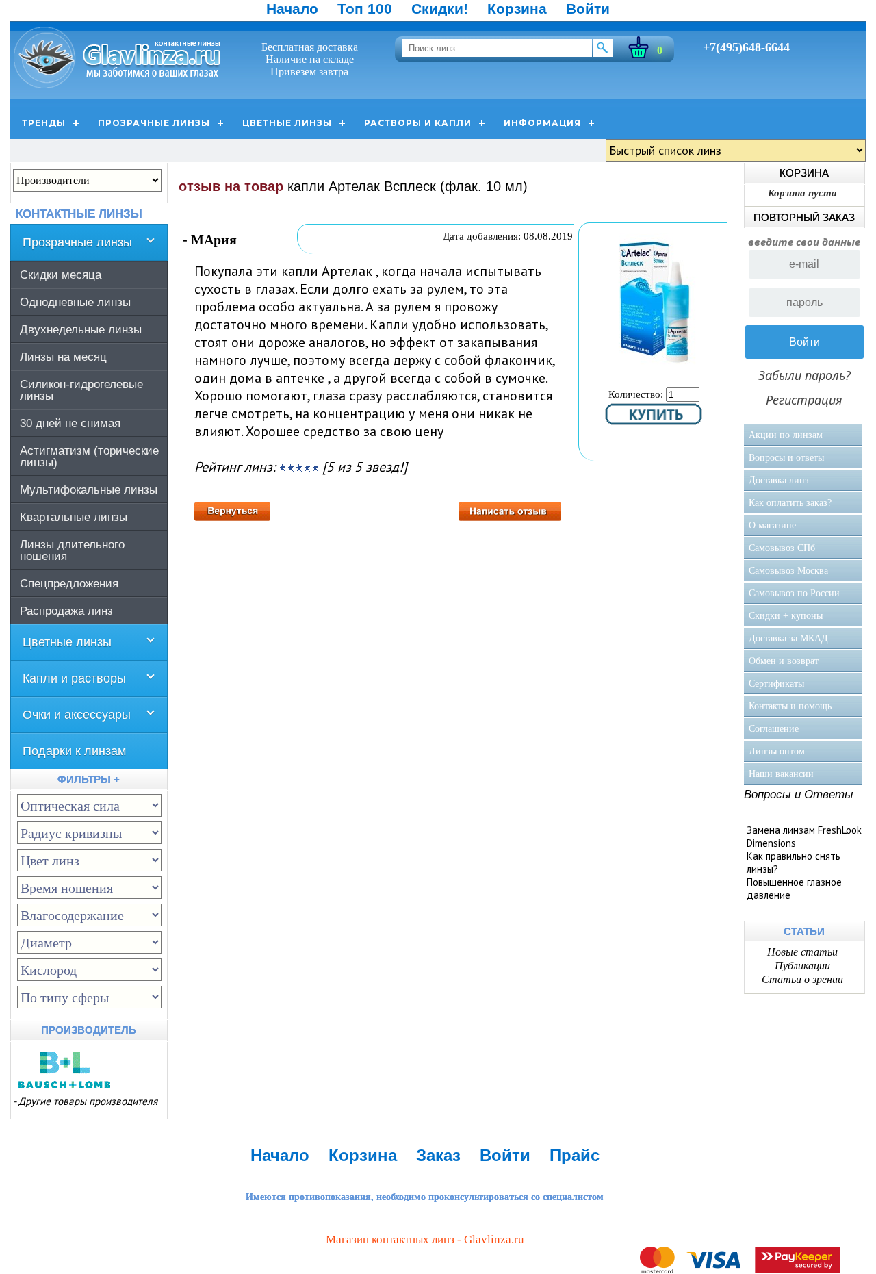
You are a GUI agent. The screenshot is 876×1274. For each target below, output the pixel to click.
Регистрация (804, 400)
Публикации (802, 965)
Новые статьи (802, 951)
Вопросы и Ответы (798, 794)
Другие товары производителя (87, 1101)
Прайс (575, 1155)
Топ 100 (364, 8)
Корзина (517, 8)
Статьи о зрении (802, 979)
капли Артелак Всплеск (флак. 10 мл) (407, 186)
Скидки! (439, 8)
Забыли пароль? (804, 375)
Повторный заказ (804, 217)
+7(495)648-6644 (746, 47)
